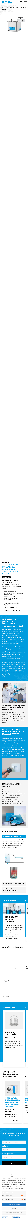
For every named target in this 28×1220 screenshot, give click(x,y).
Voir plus (15, 1120)
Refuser (14, 1208)
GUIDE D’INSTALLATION (12, 610)
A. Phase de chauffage (12, 836)
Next (25, 25)
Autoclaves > (5, 7)
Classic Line (6, 577)
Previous (5, 25)
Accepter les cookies (14, 1204)
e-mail (4, 1139)
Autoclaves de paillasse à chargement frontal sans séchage (12, 1102)
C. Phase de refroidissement (10, 890)
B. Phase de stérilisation (13, 884)
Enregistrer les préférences (14, 1212)
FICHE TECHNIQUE (11, 607)
